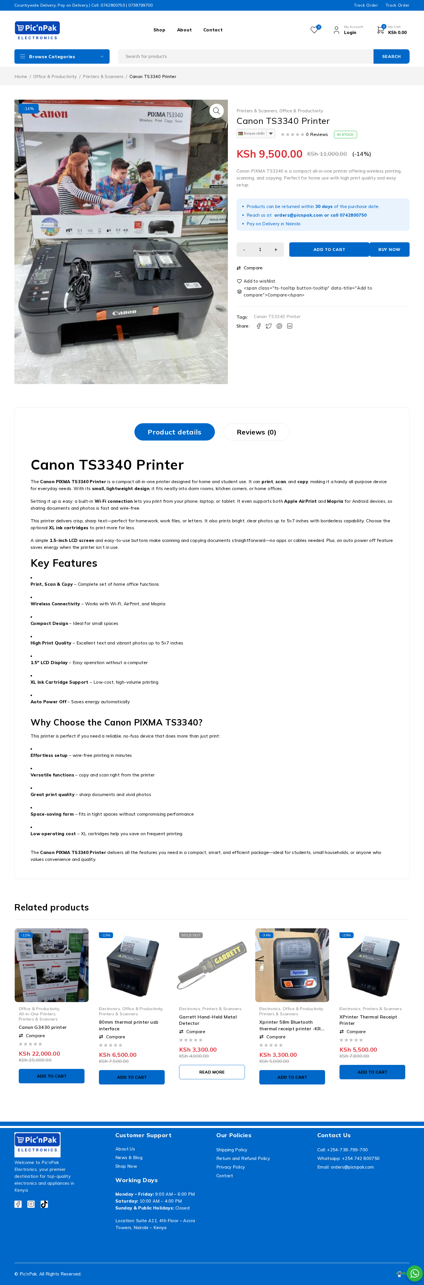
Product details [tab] (175, 432)
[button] (216, 111)
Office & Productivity (55, 76)
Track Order (366, 5)
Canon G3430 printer (43, 1027)
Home (20, 76)
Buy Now (389, 249)
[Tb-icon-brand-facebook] (18, 1204)
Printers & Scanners (103, 76)
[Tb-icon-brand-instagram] (31, 1204)
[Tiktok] (44, 1204)
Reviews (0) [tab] (256, 432)
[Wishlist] (256, 281)
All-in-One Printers (37, 1013)
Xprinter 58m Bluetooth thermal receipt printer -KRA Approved (291, 1028)
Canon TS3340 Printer (277, 316)
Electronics (109, 1008)
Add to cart (330, 249)
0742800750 (353, 215)
